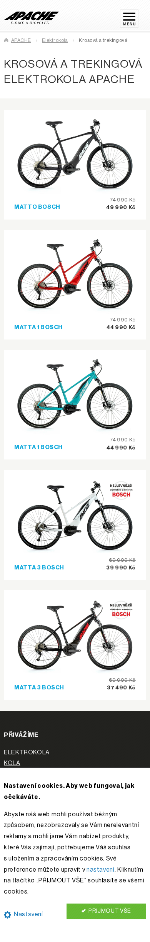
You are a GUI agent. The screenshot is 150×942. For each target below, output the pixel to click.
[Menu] (133, 15)
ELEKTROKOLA (27, 752)
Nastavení (27, 914)
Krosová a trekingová (103, 40)
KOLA (12, 763)
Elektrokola (55, 40)
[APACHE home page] (31, 18)
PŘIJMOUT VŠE (109, 911)
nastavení (101, 870)
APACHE (21, 40)
